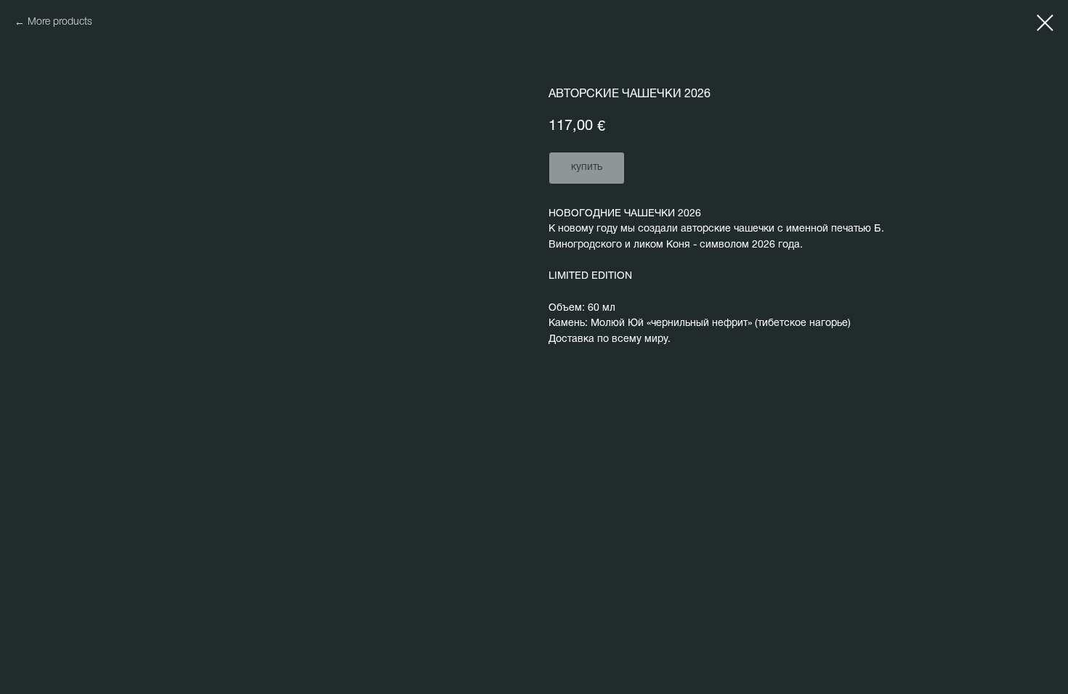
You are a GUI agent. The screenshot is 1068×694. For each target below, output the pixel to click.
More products (60, 22)
